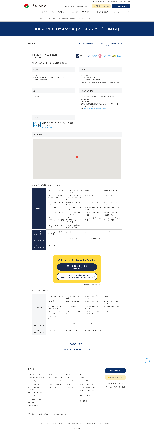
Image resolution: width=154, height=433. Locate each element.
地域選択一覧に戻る (117, 44)
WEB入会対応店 (94, 55)
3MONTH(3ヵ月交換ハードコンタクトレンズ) (35, 388)
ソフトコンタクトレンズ (34, 396)
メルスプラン (73, 12)
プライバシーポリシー (58, 423)
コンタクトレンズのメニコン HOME (45, 18)
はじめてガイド (87, 12)
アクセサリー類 (51, 387)
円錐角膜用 (31, 402)
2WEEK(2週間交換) (33, 381)
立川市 (76, 18)
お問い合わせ (32, 414)
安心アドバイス (83, 377)
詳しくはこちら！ (47, 127)
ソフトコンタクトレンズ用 (54, 377)
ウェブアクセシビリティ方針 (93, 423)
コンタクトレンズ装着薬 (54, 384)
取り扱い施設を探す (121, 6)
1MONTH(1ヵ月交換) (33, 384)
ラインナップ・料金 (71, 381)
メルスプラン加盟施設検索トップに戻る (90, 44)
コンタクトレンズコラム (86, 384)
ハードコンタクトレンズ (34, 399)
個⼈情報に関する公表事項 (74, 423)
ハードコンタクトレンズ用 (54, 381)
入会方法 (68, 384)
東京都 (71, 18)
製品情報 (31, 369)
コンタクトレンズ (47, 12)
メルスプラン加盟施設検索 (61, 18)
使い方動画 (83, 401)
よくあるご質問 (103, 12)
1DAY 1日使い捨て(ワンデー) (36, 377)
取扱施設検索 (115, 371)
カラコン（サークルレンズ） (35, 392)
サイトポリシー (109, 423)
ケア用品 (60, 12)
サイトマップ (44, 423)
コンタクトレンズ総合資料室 (87, 391)
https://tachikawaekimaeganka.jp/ (96, 108)
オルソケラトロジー (33, 406)
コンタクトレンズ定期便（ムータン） (106, 55)
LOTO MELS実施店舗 (119, 55)
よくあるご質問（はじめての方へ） (88, 381)
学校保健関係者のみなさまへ (87, 387)
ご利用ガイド (69, 377)
